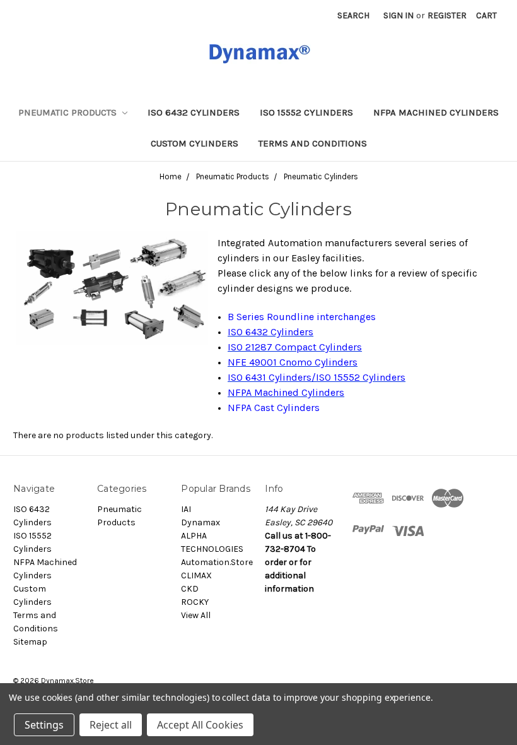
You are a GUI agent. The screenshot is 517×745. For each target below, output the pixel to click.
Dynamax (200, 522)
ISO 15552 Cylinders (306, 112)
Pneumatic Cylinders (321, 176)
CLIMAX (196, 575)
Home (171, 176)
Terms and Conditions (312, 143)
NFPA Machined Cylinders (436, 112)
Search (353, 15)
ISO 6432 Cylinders (194, 112)
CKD (190, 588)
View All (196, 615)
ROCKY (195, 602)
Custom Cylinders (194, 143)
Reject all (111, 725)
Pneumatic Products (68, 112)
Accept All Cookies (200, 725)
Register (447, 15)
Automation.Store (217, 562)
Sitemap (30, 641)
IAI (186, 509)
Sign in (398, 15)
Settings (44, 725)
